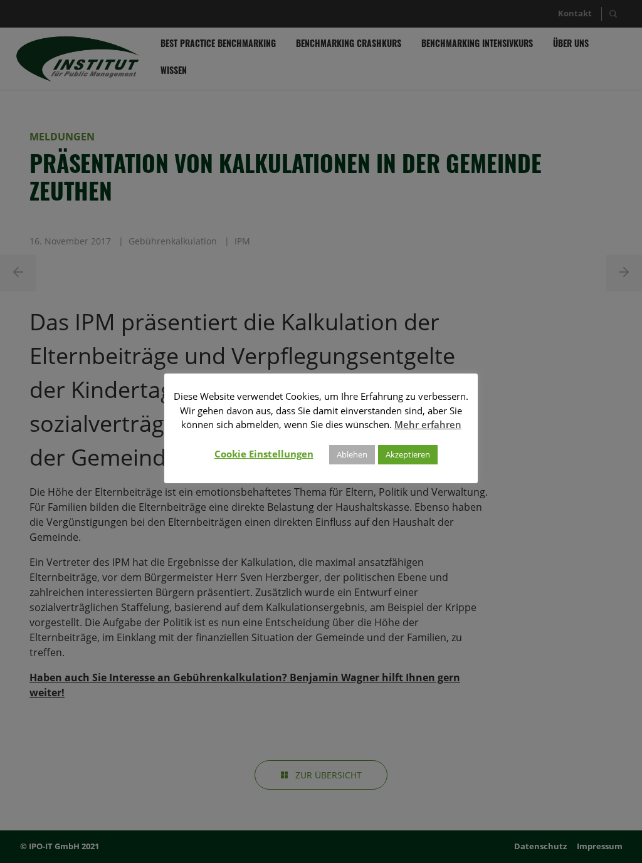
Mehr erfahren (427, 424)
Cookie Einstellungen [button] (263, 453)
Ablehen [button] (352, 454)
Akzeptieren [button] (408, 454)
